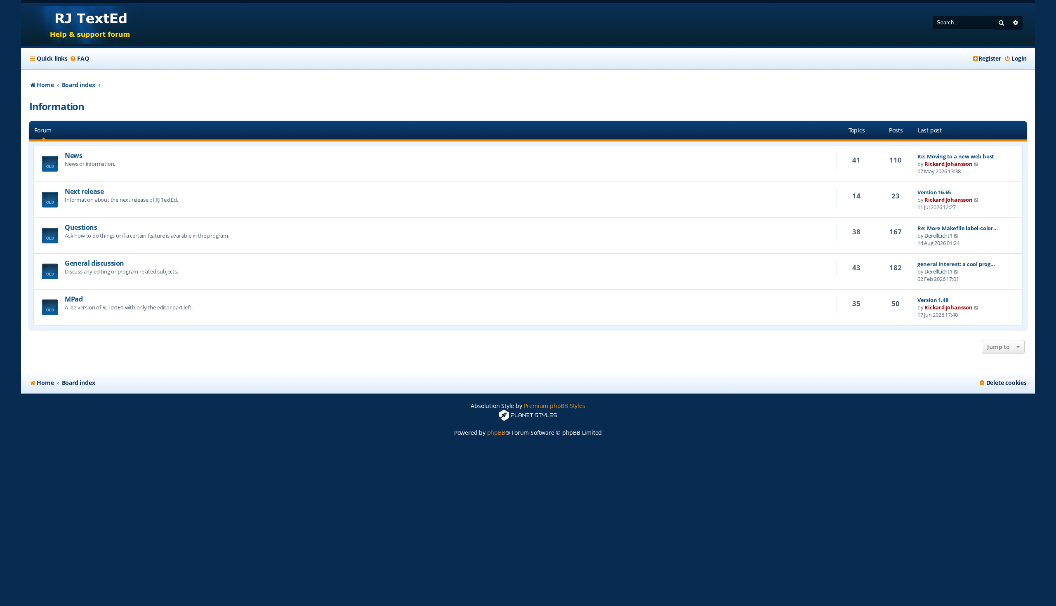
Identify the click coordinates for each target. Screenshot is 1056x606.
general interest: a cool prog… (956, 264)
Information (56, 106)
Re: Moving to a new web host (955, 156)
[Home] (82, 24)
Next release (84, 191)
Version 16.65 (934, 192)
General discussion (94, 263)
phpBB (496, 432)
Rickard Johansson (948, 163)
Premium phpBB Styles (554, 406)
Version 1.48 (932, 300)
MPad (73, 299)
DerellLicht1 (938, 235)
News (73, 155)
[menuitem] (79, 58)
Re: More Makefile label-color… (957, 228)
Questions (81, 227)
